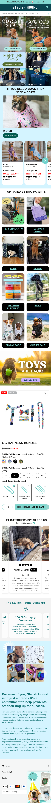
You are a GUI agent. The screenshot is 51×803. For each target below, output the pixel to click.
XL (42, 476)
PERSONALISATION (13, 230)
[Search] (48, 14)
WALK (38, 305)
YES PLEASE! (38, 789)
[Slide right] (45, 160)
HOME (13, 268)
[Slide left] (6, 160)
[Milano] (4, 461)
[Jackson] (15, 461)
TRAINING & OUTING (37, 230)
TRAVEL (38, 268)
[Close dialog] (49, 772)
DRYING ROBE (13, 345)
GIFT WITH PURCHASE (13, 307)
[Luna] (10, 461)
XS (7, 476)
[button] (3, 7)
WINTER (7, 131)
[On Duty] (21, 461)
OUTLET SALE (37, 345)
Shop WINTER (10, 135)
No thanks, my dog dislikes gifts (38, 792)
